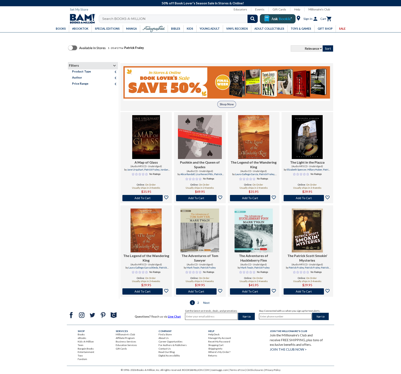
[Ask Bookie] (278, 18)
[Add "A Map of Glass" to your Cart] (146, 198)
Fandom (82, 359)
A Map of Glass (146, 162)
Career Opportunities (171, 341)
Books (81, 334)
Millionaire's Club (319, 9)
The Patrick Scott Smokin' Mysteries (307, 258)
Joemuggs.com (219, 369)
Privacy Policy (272, 369)
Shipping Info (215, 348)
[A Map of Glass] (146, 137)
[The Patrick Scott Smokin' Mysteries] (307, 230)
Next (206, 302)
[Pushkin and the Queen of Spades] (200, 137)
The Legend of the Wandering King (254, 164)
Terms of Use (237, 369)
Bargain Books (86, 348)
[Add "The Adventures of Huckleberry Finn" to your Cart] (253, 291)
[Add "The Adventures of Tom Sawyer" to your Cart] (199, 291)
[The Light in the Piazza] (307, 137)
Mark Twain (193, 267)
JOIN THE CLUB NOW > (288, 349)
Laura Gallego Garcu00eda (143, 267)
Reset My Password (219, 341)
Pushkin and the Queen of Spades (200, 164)
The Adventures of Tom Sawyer (199, 258)
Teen (80, 345)
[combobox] (181, 19)
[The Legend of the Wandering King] (253, 137)
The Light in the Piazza (307, 162)
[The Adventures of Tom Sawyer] (199, 230)
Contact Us (165, 348)
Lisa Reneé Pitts (204, 174)
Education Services (126, 345)
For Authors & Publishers (173, 345)
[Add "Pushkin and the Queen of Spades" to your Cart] (199, 198)
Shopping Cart (215, 345)
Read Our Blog (167, 352)
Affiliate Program (125, 338)
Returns (212, 355)
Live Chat (174, 316)
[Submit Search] (252, 19)
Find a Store (165, 334)
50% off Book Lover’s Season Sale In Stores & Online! (203, 3)
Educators (240, 9)
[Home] (81, 19)
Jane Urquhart (135, 169)
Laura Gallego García (246, 174)
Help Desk (214, 334)
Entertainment (86, 352)
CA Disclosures (255, 369)
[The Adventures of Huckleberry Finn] (253, 230)
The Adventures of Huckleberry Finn (253, 258)
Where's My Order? (219, 352)
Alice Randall (187, 174)
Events (259, 9)
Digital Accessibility (169, 355)
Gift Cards (279, 9)
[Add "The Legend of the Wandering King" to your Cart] (253, 198)
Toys (80, 355)
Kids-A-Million (86, 341)
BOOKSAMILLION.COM (195, 369)
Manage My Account (219, 338)
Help (297, 9)
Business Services (126, 341)
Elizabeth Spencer (296, 169)
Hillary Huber (314, 169)
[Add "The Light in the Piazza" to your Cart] (307, 198)
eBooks (82, 338)
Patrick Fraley (151, 169)
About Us (164, 338)
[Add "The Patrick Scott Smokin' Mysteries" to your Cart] (307, 291)
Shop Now (227, 104)
